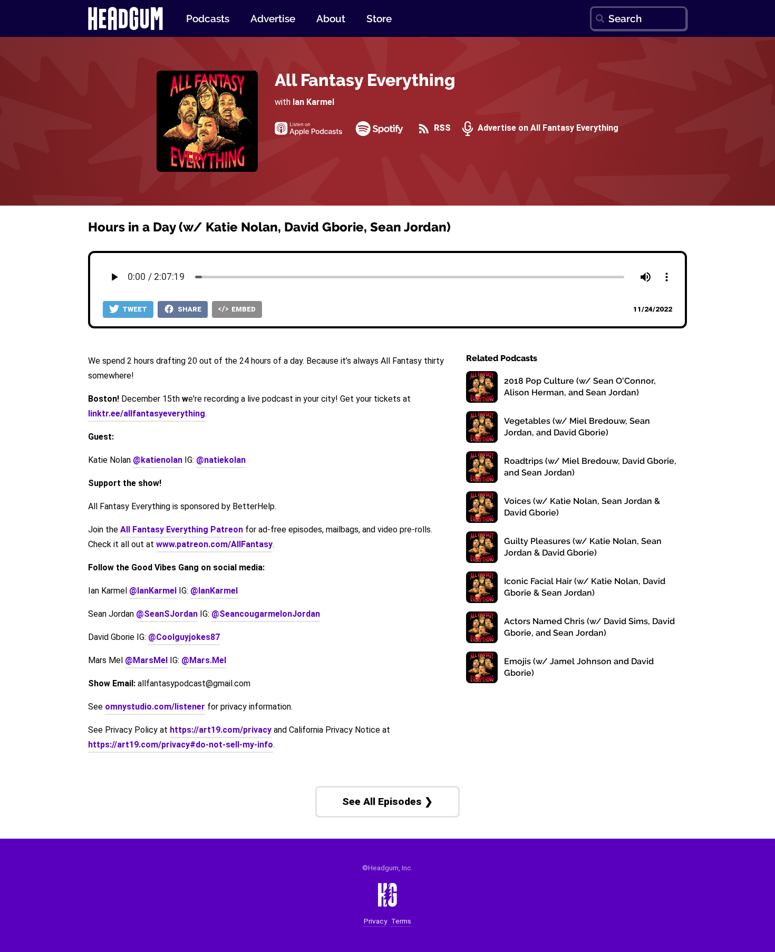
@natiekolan (221, 460)
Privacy (375, 921)
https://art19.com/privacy (221, 730)
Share (188, 309)
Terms (401, 921)
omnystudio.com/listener (155, 707)
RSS (441, 128)
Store (379, 18)
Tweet (134, 309)
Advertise (272, 18)
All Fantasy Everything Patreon (181, 529)
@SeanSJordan (167, 614)
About (330, 18)
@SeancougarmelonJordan (265, 614)
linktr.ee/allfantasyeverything (146, 414)
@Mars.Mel (203, 660)
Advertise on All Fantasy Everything (547, 128)
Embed (243, 309)
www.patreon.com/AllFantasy (214, 544)
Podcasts (207, 18)
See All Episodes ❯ (387, 801)
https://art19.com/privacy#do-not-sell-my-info (180, 745)
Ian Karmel (313, 102)
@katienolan (157, 460)
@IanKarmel (153, 591)
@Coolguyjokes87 (184, 637)
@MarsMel (146, 660)
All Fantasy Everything (365, 80)
